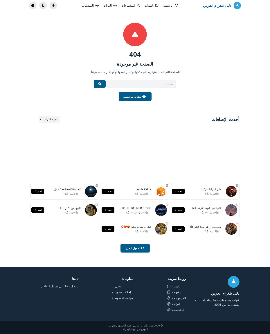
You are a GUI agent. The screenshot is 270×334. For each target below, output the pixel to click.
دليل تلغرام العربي (217, 5)
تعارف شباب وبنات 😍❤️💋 (135, 226)
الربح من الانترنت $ (70, 208)
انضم (180, 191)
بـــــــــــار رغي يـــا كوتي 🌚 (205, 226)
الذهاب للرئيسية (132, 97)
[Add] (53, 5)
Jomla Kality (143, 189)
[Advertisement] (135, 153)
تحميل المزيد (133, 248)
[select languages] (32, 5)
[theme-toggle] (43, 5)
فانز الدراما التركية (211, 189)
